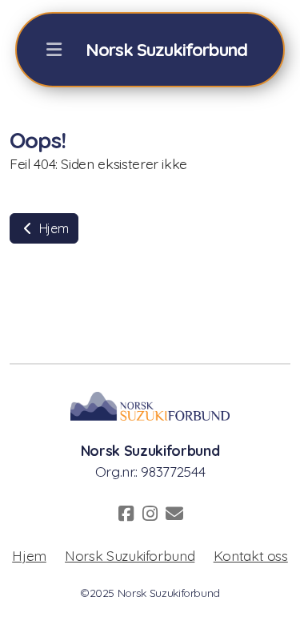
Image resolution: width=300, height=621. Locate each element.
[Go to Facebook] (126, 514)
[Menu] (54, 50)
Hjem (52, 228)
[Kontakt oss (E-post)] (174, 514)
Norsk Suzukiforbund (129, 555)
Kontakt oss (251, 555)
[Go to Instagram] (150, 514)
